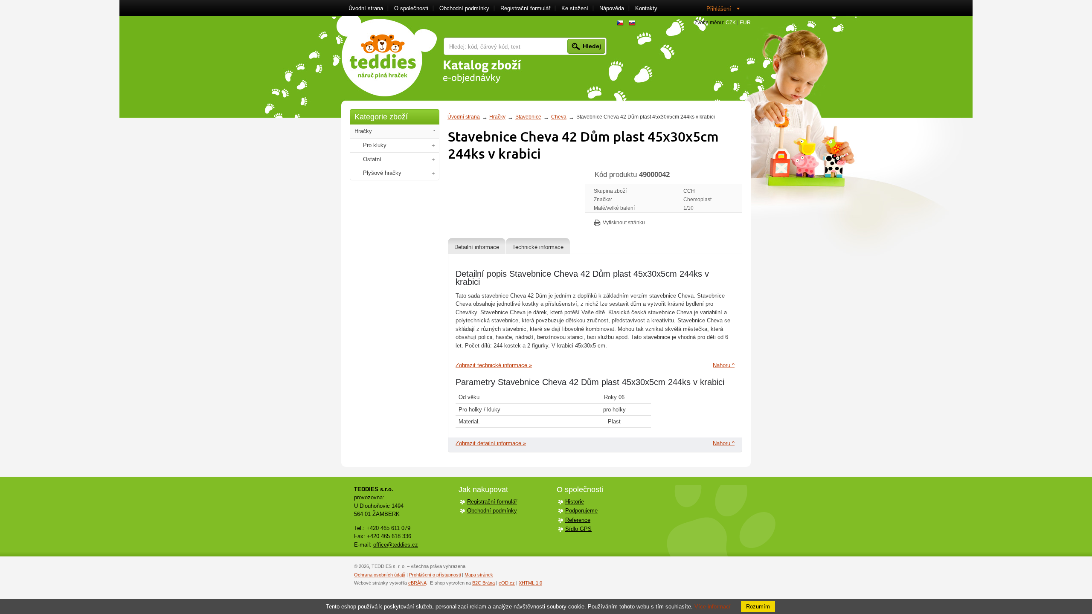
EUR (745, 23)
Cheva (558, 117)
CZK (731, 23)
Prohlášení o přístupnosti (435, 574)
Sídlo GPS (578, 529)
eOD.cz (507, 582)
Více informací (712, 606)
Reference (577, 520)
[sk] (632, 23)
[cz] (620, 23)
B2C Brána (483, 582)
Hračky (497, 117)
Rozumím (758, 606)
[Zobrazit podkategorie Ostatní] (433, 159)
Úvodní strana (463, 117)
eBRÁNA (417, 582)
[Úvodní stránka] (387, 56)
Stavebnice (528, 117)
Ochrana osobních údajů (379, 574)
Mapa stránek (479, 574)
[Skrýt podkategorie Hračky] (434, 130)
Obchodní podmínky (492, 510)
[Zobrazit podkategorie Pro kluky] (433, 145)
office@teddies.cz (395, 545)
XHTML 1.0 (530, 582)
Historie (574, 501)
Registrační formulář (492, 501)
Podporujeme (581, 510)
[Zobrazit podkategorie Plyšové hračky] (433, 173)
